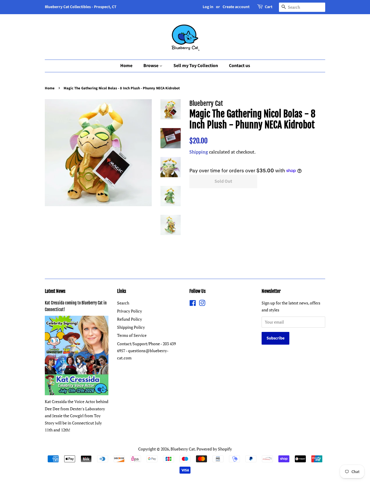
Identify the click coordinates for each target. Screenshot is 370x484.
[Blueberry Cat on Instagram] (202, 304)
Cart (268, 7)
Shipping (198, 152)
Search (123, 303)
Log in (208, 7)
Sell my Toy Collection (195, 65)
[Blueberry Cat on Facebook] (192, 304)
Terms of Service (132, 335)
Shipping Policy (131, 327)
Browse (151, 65)
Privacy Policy (129, 311)
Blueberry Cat (183, 449)
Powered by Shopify (214, 449)
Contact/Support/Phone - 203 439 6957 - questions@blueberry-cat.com (146, 351)
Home (126, 65)
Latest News (55, 291)
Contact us (239, 65)
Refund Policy (129, 319)
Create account (236, 7)
